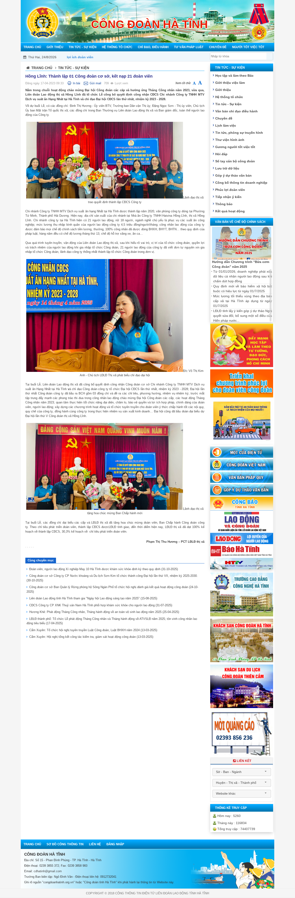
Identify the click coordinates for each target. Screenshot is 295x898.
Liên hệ (95, 844)
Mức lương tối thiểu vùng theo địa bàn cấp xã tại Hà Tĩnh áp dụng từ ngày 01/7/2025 (242, 301)
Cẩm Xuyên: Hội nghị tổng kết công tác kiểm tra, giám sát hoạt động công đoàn (91, 637)
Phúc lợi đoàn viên (230, 190)
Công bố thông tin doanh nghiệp (241, 182)
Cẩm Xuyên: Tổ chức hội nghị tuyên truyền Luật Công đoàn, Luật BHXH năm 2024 (93, 630)
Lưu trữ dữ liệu (227, 168)
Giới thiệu (223, 90)
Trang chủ (41, 68)
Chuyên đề (223, 118)
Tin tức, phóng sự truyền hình (239, 132)
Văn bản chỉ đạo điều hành (236, 111)
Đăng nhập (115, 844)
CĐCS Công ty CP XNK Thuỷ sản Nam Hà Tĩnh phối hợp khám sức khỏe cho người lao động (100, 605)
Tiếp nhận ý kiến (228, 197)
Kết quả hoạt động (230, 211)
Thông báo (224, 204)
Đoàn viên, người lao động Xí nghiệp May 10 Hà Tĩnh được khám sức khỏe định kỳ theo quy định (103, 569)
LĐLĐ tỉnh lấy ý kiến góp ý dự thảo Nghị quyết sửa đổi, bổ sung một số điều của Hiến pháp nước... (242, 315)
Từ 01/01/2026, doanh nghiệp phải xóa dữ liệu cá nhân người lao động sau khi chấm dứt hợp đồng (242, 276)
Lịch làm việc (225, 125)
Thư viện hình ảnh (229, 140)
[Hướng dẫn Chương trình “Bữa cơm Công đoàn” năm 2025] (241, 243)
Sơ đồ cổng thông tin (65, 844)
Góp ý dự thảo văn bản (233, 175)
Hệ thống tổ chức (229, 97)
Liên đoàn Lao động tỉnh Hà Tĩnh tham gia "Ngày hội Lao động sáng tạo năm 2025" (93, 598)
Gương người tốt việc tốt (235, 147)
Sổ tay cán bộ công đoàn (235, 161)
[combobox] (241, 772)
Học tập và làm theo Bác (234, 75)
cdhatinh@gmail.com (48, 871)
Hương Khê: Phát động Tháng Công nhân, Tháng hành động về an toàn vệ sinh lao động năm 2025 (104, 612)
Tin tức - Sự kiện (228, 104)
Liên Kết (244, 761)
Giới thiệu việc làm (230, 83)
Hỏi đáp (221, 154)
